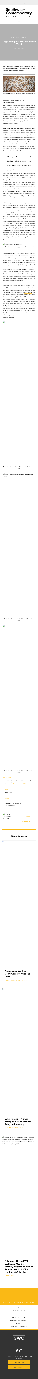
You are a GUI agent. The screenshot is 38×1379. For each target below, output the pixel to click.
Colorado (22, 38)
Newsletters (19, 1362)
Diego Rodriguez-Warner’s (10, 105)
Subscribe (26, 822)
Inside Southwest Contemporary (15, 980)
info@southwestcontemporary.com (19, 1356)
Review (14, 38)
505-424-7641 (19, 1358)
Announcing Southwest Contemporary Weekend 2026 (17, 973)
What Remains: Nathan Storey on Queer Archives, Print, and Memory (18, 1121)
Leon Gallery (6, 102)
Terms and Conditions (19, 1326)
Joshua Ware (7, 778)
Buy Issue (26, 816)
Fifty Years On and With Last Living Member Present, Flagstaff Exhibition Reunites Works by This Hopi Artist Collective (19, 1267)
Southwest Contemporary (19, 13)
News (27, 980)
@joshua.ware (27, 783)
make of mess (28, 292)
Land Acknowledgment (19, 1320)
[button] (25, 3)
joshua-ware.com (18, 783)
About (19, 1307)
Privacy (19, 1323)
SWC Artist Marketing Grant (14, 1128)
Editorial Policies (19, 1317)
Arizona (7, 1276)
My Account (19, 1367)
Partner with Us (19, 1311)
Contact (19, 1314)
